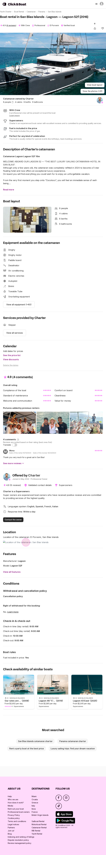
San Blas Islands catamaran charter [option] (35, 741)
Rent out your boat (16, 809)
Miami (34, 796)
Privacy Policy (14, 815)
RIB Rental (36, 831)
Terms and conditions (17, 821)
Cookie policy (14, 818)
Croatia (35, 799)
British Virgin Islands (40, 815)
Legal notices (13, 824)
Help (10, 796)
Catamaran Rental (39, 827)
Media (10, 806)
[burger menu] (96, 4)
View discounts (11, 359)
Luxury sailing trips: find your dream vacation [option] (73, 748)
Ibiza (34, 809)
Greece (35, 802)
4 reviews (11, 25)
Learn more (12, 612)
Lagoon (22, 561)
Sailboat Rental (38, 821)
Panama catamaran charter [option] (72, 741)
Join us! (11, 831)
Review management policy (19, 843)
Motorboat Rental (39, 824)
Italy (33, 806)
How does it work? (16, 802)
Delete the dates (10, 365)
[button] (95, 28)
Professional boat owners (19, 812)
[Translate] (14, 444)
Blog (10, 834)
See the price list (12, 355)
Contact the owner (13, 520)
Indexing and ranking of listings (21, 837)
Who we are (13, 799)
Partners (11, 827)
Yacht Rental (37, 834)
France (35, 812)
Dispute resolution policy (18, 840)
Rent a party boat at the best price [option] (26, 748)
